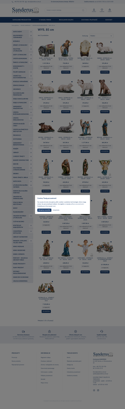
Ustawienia (56, 210)
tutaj (53, 206)
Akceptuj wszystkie (44, 210)
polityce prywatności (77, 204)
